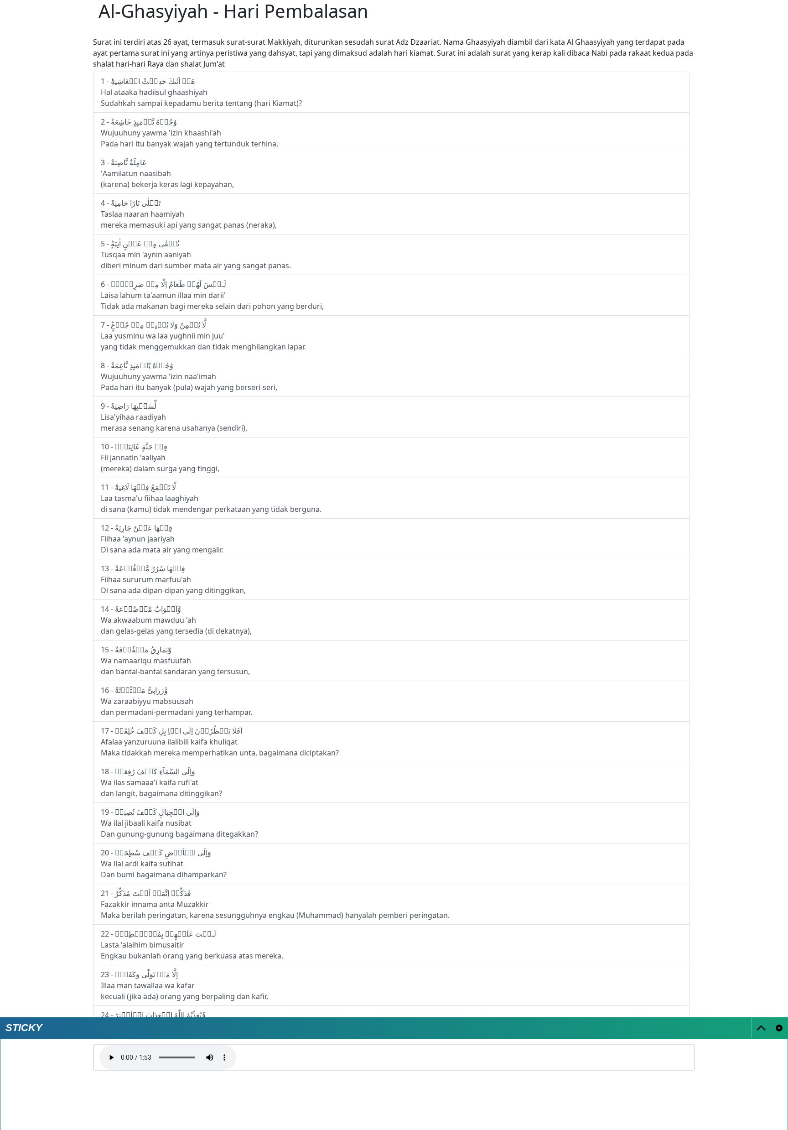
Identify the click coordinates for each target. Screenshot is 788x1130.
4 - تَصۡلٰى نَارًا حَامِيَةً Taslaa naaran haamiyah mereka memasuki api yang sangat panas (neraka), (189, 214)
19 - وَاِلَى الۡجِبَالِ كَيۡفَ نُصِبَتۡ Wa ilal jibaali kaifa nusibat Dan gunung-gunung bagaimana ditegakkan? (179, 823)
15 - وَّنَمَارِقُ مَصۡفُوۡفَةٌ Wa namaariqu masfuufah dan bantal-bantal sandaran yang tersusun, (175, 661)
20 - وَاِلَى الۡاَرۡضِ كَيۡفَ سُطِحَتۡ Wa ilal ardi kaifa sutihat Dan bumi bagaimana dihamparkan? (164, 864)
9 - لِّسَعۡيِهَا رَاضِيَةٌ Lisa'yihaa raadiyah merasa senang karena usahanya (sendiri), (174, 417)
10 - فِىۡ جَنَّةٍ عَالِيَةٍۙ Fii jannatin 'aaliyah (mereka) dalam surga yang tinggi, (160, 458)
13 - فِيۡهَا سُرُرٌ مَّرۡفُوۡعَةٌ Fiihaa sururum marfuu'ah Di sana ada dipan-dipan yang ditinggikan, (173, 579)
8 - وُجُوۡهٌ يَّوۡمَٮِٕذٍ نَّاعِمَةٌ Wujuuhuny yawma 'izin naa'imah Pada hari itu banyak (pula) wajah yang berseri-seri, (189, 376)
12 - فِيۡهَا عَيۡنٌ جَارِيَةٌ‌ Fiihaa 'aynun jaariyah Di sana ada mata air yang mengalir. (162, 539)
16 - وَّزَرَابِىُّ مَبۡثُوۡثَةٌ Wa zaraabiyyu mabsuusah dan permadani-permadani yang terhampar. (176, 701)
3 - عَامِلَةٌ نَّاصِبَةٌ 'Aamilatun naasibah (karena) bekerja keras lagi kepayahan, (167, 173)
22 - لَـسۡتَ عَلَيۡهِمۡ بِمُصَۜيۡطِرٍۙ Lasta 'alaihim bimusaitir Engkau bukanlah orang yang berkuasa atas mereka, (192, 945)
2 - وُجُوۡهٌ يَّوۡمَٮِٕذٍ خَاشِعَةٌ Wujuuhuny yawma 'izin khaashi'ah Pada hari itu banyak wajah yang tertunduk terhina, (189, 133)
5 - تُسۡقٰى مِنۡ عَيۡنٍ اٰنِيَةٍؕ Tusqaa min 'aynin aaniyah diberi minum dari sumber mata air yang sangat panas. (196, 255)
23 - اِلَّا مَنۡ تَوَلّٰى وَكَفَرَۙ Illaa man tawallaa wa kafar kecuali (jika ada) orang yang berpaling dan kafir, (184, 985)
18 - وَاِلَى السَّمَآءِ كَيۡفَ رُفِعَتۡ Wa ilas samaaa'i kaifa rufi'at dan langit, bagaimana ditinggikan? (161, 782)
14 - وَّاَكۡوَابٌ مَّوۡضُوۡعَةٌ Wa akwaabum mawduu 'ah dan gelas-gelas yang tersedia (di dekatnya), (176, 620)
